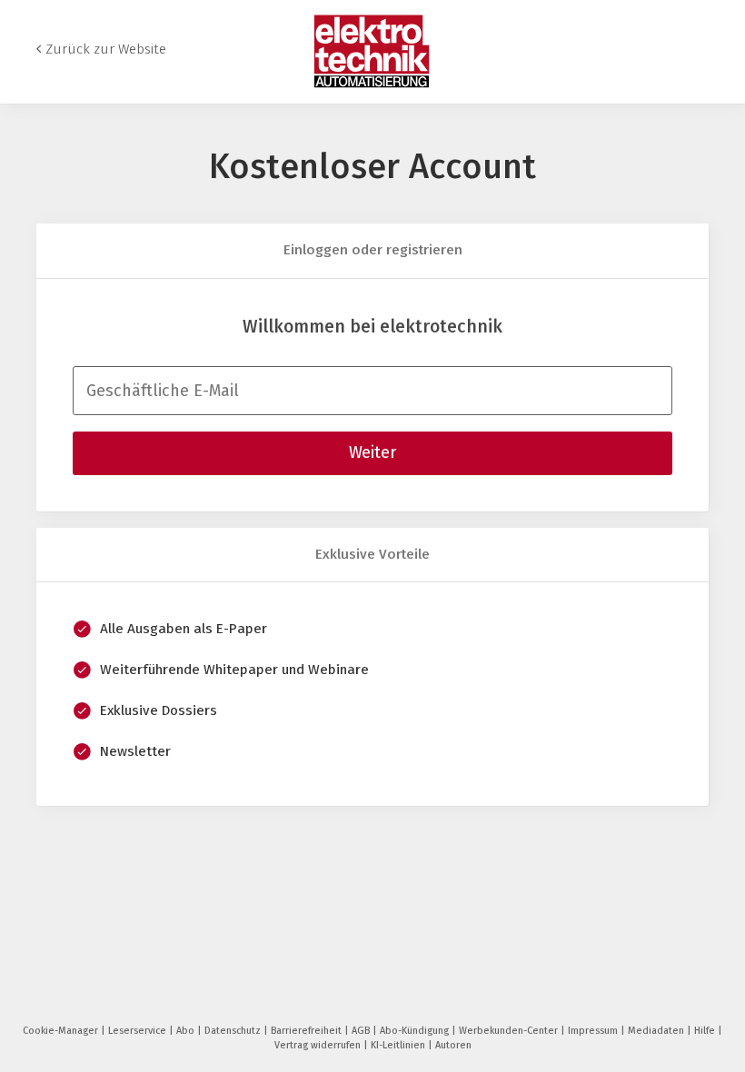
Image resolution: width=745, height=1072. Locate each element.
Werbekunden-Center (510, 1031)
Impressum (594, 1031)
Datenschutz (233, 1031)
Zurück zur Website (105, 49)
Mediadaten (657, 1031)
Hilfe (706, 1031)
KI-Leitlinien (399, 1045)
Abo (186, 1031)
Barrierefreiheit (307, 1031)
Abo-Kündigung (416, 1031)
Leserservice (138, 1031)
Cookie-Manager (62, 1031)
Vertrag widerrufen (318, 1045)
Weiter (372, 452)
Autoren (453, 1045)
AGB (362, 1031)
